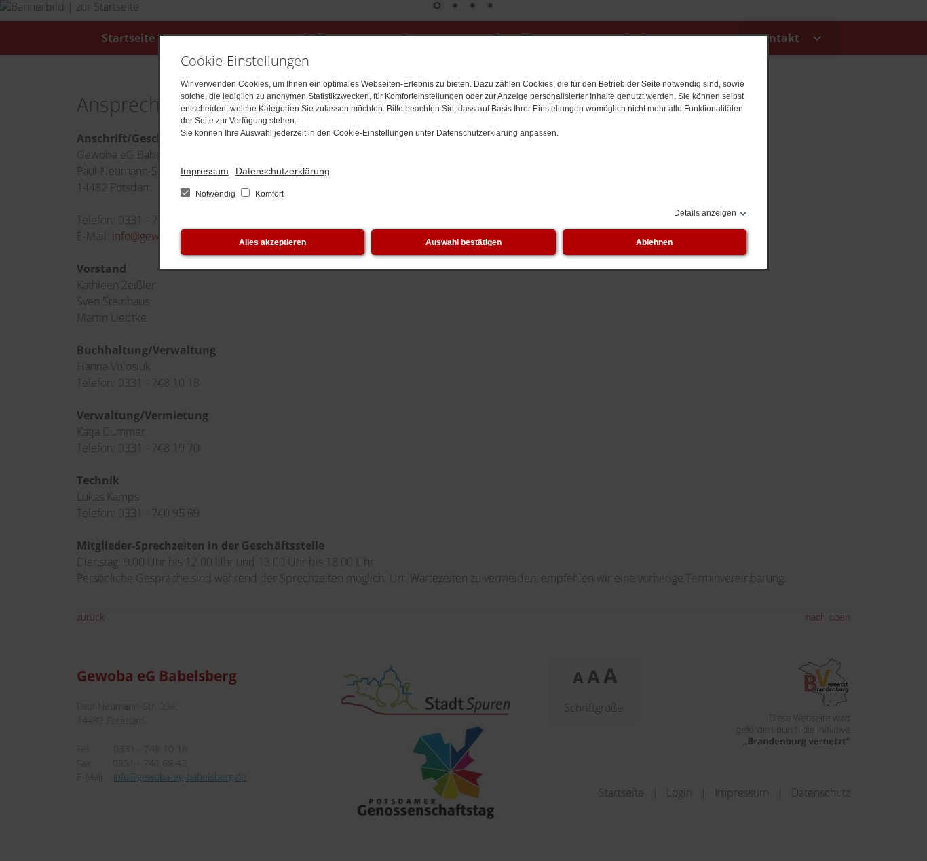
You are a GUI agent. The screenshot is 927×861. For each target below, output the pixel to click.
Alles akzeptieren (272, 242)
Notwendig (215, 194)
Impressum (205, 171)
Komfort (268, 194)
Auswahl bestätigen (463, 242)
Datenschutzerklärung (282, 171)
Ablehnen (654, 242)
